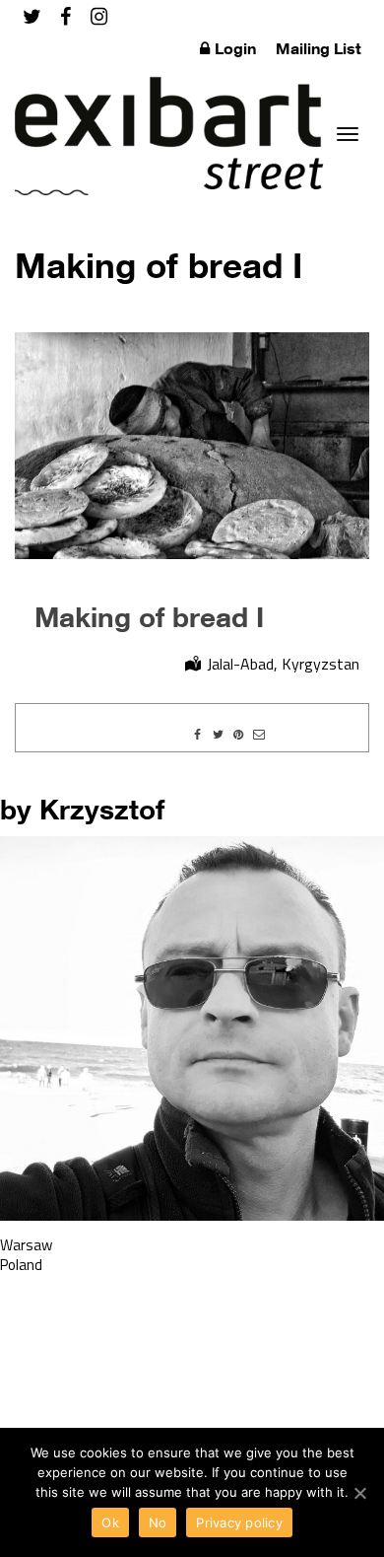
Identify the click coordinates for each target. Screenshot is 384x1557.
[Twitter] (32, 16)
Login (235, 48)
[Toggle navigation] (347, 134)
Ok (110, 1522)
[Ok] (359, 1493)
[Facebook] (65, 16)
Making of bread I (149, 616)
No (158, 1522)
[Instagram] (99, 16)
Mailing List (318, 48)
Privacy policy (239, 1522)
